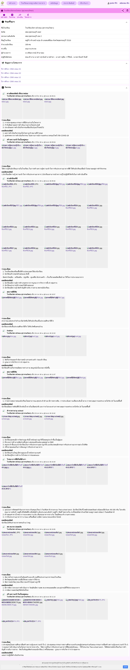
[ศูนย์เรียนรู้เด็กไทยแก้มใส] (2, 2)
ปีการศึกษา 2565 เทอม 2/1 (11, 82)
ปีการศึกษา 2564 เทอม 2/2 (11, 73)
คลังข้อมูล (54, 3)
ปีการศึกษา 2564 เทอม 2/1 (11, 69)
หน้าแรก (12, 3)
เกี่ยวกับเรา (84, 3)
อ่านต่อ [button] (99, 666)
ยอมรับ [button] (125, 666)
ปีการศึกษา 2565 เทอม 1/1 (11, 77)
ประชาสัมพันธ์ (69, 3)
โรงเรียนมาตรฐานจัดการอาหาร (33, 3)
